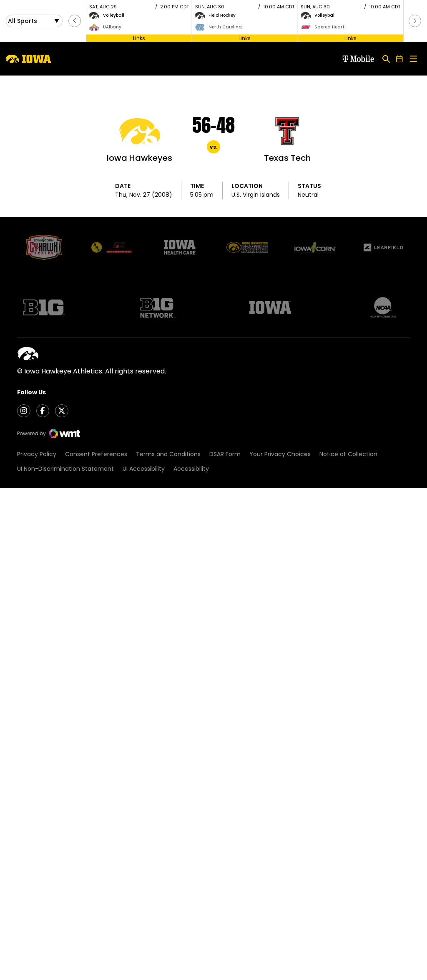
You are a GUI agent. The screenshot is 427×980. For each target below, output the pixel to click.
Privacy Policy (36, 454)
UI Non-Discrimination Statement (65, 469)
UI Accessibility (144, 469)
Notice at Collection (348, 454)
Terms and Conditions (168, 454)
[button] (74, 21)
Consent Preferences (96, 454)
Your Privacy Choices (280, 454)
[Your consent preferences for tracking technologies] (15, 965)
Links (139, 37)
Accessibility (191, 469)
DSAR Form (225, 454)
